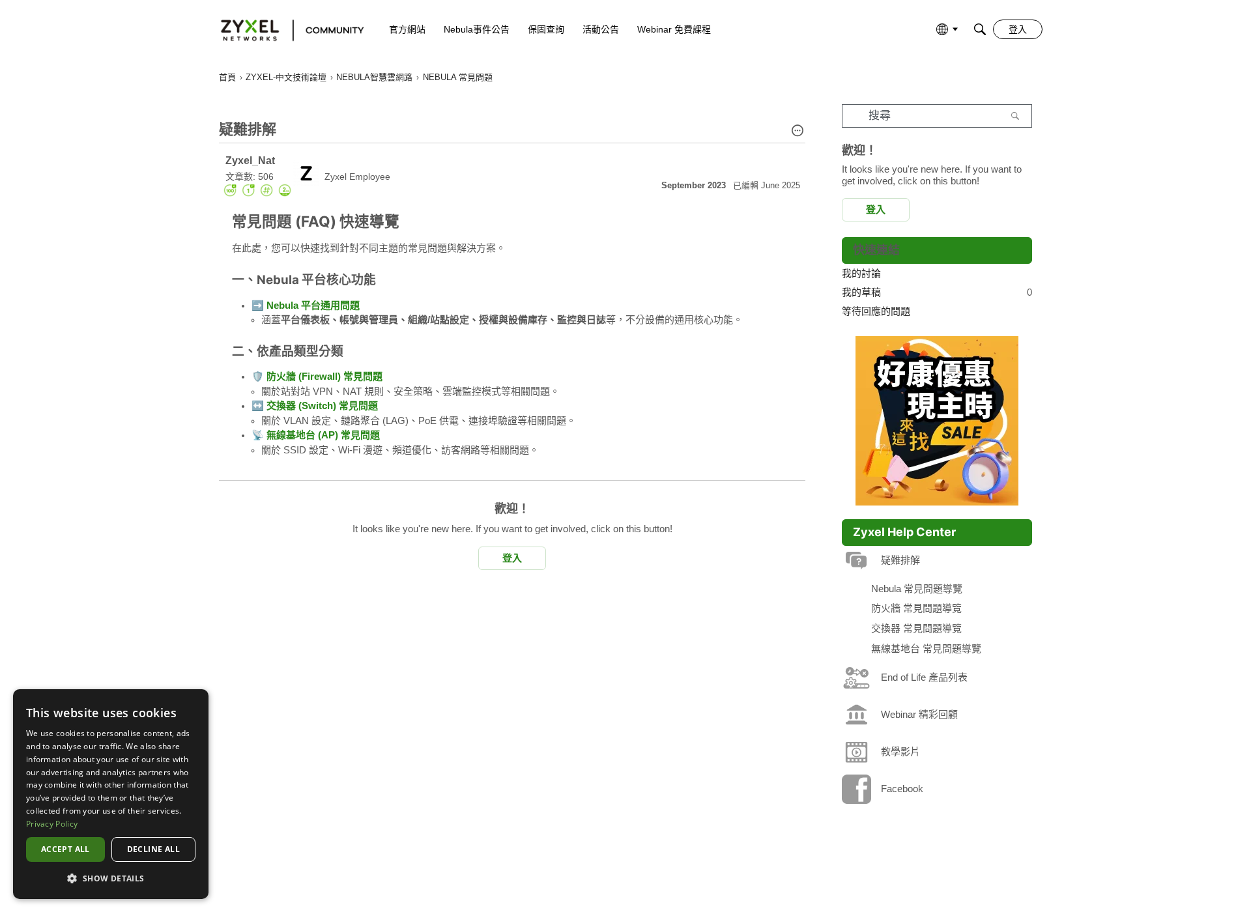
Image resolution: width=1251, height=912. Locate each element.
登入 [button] (512, 557)
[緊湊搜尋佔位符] (980, 29)
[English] (286, 29)
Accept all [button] (65, 849)
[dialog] (110, 794)
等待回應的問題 (876, 311)
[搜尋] (1015, 116)
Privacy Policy (52, 823)
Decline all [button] (153, 849)
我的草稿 (937, 292)
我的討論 (861, 273)
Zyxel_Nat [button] (250, 160)
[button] (797, 131)
